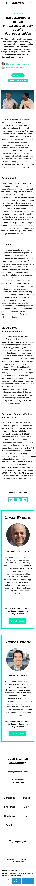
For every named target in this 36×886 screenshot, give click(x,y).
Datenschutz (24, 859)
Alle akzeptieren (28, 881)
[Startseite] (18, 3)
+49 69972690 (18, 782)
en (30, 3)
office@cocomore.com (18, 772)
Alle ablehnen (17, 881)
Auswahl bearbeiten (6, 881)
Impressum (11, 859)
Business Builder (22, 479)
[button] (10, 499)
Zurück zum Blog (6, 3)
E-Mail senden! (18, 621)
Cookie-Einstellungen (18, 861)
